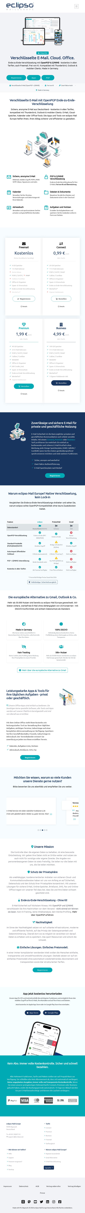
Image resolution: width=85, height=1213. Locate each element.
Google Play (53, 1013)
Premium (59, 439)
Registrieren (16, 78)
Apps (34, 78)
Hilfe (10, 1153)
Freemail (49, 1139)
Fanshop (11, 1169)
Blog (10, 1165)
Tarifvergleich (50, 1143)
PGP (48, 78)
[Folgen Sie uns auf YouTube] (35, 1201)
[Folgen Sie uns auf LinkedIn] (47, 1201)
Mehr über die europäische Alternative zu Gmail (44, 670)
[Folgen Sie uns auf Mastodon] (29, 1201)
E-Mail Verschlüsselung (53, 1161)
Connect (50, 439)
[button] (38, 830)
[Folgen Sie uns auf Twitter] (41, 1201)
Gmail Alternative (51, 1157)
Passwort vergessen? (15, 1161)
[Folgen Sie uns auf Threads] (23, 1201)
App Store (34, 1013)
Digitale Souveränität (53, 1153)
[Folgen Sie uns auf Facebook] (60, 1201)
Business (71, 439)
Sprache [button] (48, 1168)
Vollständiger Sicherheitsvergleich (43, 582)
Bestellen (63, 299)
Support (11, 1157)
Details (24, 306)
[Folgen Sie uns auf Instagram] (54, 1201)
